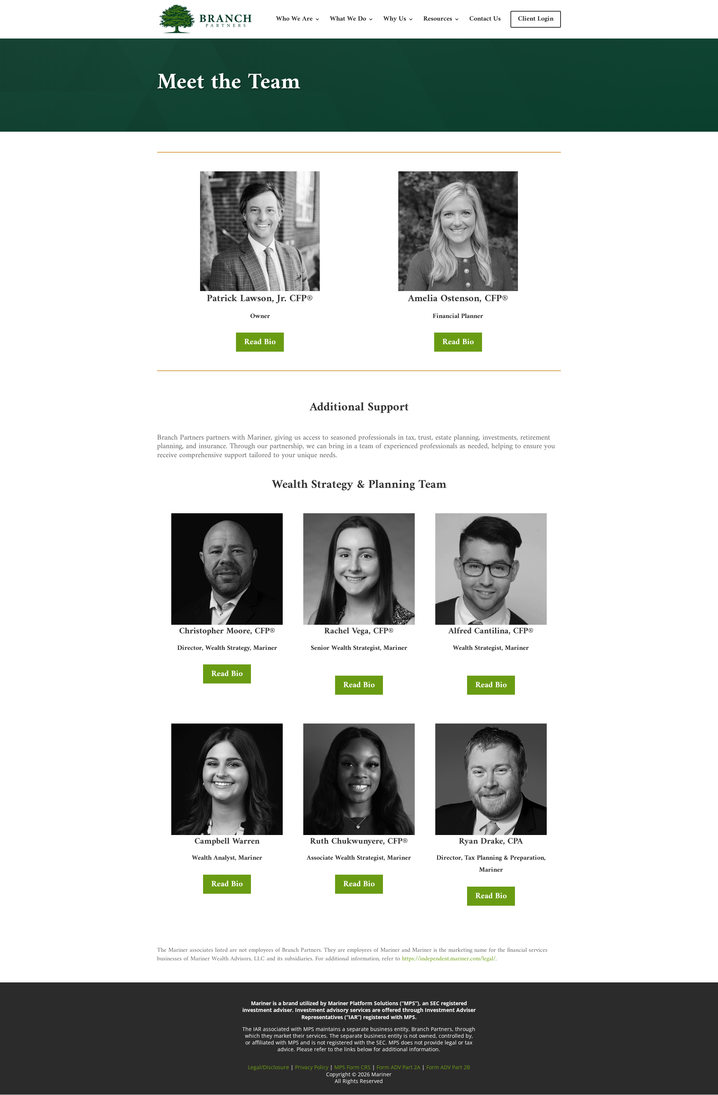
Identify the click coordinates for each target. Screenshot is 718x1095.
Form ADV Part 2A (398, 1067)
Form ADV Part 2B (448, 1067)
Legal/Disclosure (269, 1067)
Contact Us (485, 20)
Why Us (394, 20)
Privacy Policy (311, 1067)
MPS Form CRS (352, 1067)
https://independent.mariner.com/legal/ (448, 959)
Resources (437, 20)
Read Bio (260, 342)
